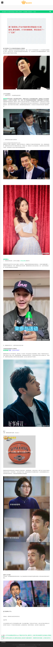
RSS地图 (33, 644)
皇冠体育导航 (19, 646)
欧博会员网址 (23, 260)
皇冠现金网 (27, 646)
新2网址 (35, 646)
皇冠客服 (31, 646)
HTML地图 (38, 644)
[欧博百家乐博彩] (26, 2)
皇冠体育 (23, 646)
